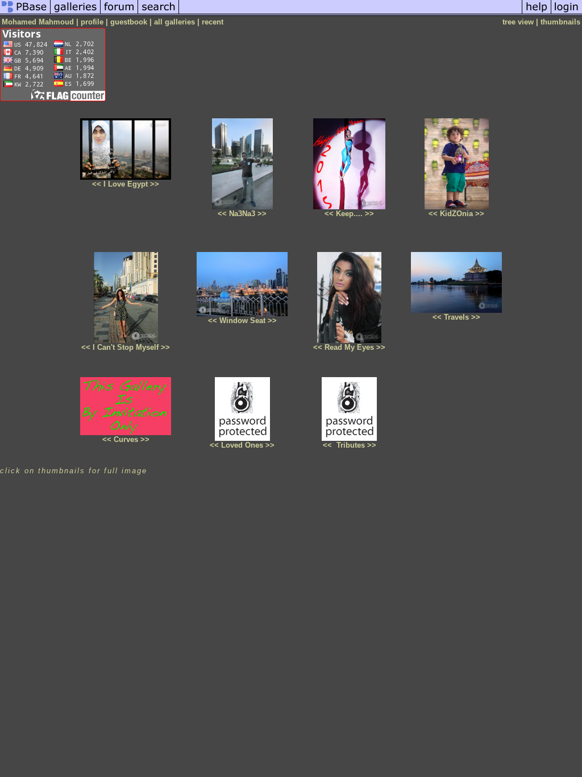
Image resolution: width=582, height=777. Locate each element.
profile (92, 22)
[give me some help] (536, 13)
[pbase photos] (25, 13)
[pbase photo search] (158, 13)
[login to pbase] (566, 13)
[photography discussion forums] (119, 13)
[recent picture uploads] (76, 13)
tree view (518, 22)
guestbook (128, 22)
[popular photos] (350, 13)
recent (212, 22)
